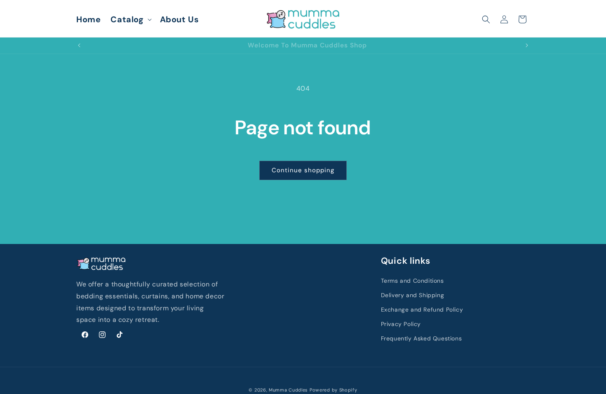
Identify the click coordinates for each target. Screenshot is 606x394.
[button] (130, 19)
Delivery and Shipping (412, 295)
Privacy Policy (401, 324)
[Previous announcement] (79, 45)
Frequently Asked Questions (421, 338)
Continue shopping (303, 170)
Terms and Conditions (412, 280)
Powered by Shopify (333, 390)
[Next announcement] (527, 45)
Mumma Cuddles (288, 390)
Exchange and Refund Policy (422, 309)
